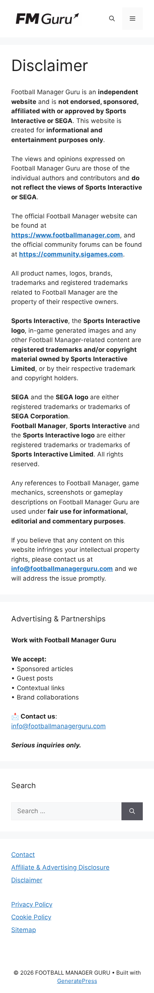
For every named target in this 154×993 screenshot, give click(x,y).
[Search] (132, 811)
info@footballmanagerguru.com (58, 726)
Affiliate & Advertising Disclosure (60, 867)
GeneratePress (77, 980)
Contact (23, 854)
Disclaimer (26, 880)
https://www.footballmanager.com (65, 235)
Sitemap (23, 930)
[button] (112, 18)
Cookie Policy (31, 917)
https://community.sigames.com (71, 254)
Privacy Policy (31, 904)
